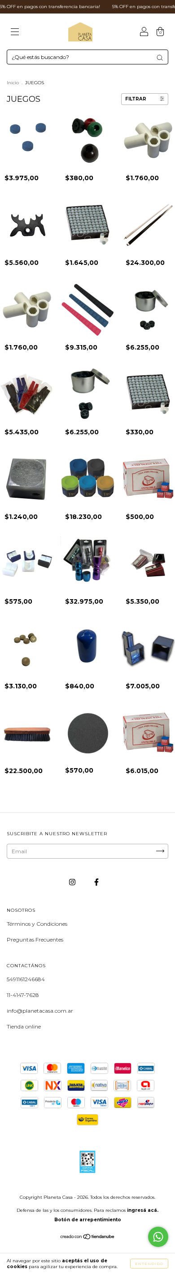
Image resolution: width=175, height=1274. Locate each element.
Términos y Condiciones (37, 923)
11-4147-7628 (23, 995)
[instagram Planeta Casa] (73, 881)
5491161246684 (26, 979)
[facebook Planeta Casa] (96, 881)
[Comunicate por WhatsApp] (158, 1237)
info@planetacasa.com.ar (40, 1010)
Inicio (13, 83)
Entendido (149, 1263)
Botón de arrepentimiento (87, 1220)
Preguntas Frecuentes (35, 939)
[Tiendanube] (88, 1237)
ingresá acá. (142, 1210)
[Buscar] (159, 57)
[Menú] (14, 32)
